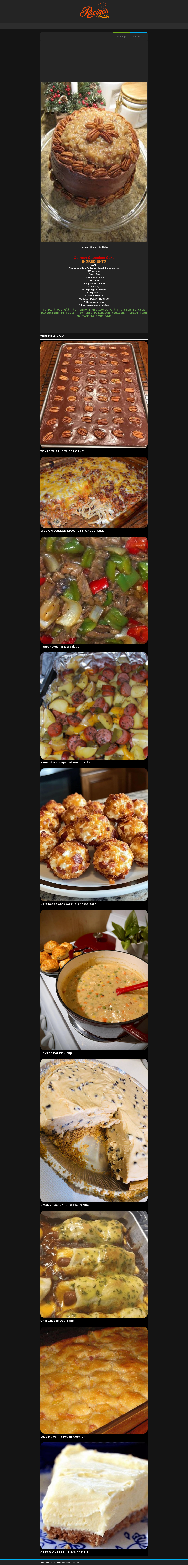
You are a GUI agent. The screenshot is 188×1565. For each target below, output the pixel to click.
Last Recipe (121, 36)
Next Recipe (138, 36)
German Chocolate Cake (94, 247)
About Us (75, 1562)
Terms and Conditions (49, 1562)
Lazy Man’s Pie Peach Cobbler (62, 1436)
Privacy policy (65, 1562)
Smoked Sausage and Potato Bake (65, 762)
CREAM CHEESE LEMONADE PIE (64, 1552)
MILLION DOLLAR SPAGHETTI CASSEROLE (72, 530)
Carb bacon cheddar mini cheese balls (68, 903)
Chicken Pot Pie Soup (56, 1053)
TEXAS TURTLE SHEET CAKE (62, 451)
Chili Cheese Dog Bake (57, 1320)
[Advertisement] (94, 61)
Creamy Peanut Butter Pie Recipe (64, 1204)
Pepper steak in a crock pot (60, 646)
